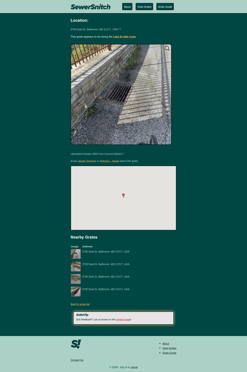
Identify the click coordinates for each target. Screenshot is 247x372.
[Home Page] (76, 348)
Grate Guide (165, 6)
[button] (123, 195)
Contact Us (77, 360)
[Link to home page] (90, 5)
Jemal (134, 367)
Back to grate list (80, 304)
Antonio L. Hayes (109, 161)
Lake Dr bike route (124, 36)
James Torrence (87, 161)
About (127, 6)
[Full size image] (121, 94)
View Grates (144, 6)
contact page (123, 319)
